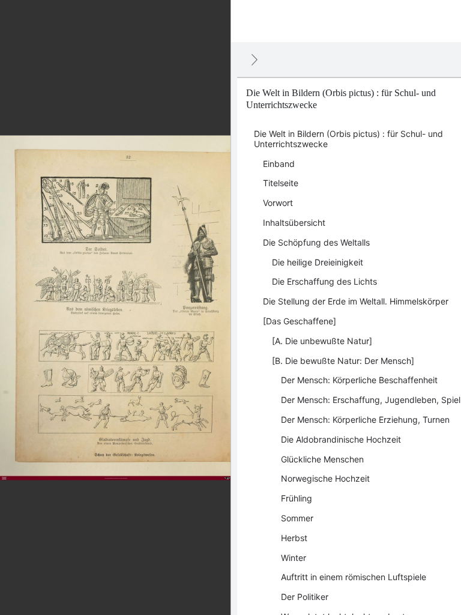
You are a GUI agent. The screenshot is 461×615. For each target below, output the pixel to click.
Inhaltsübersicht (294, 222)
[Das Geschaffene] (299, 321)
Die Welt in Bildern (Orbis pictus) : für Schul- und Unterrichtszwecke (348, 139)
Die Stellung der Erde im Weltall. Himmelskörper (355, 301)
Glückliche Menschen (322, 459)
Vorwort (278, 203)
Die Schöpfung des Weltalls (316, 242)
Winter (293, 558)
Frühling (296, 498)
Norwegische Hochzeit (325, 478)
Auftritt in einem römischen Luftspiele (353, 577)
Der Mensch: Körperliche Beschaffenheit (359, 380)
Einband (279, 164)
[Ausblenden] (254, 59)
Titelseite (280, 183)
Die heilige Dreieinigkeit (317, 262)
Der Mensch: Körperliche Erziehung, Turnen (365, 419)
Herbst (294, 538)
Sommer (297, 518)
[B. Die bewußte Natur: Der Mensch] (343, 361)
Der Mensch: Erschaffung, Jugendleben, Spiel (370, 400)
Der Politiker (304, 597)
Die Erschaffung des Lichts (324, 281)
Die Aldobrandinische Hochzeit (341, 439)
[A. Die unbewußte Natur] (322, 341)
